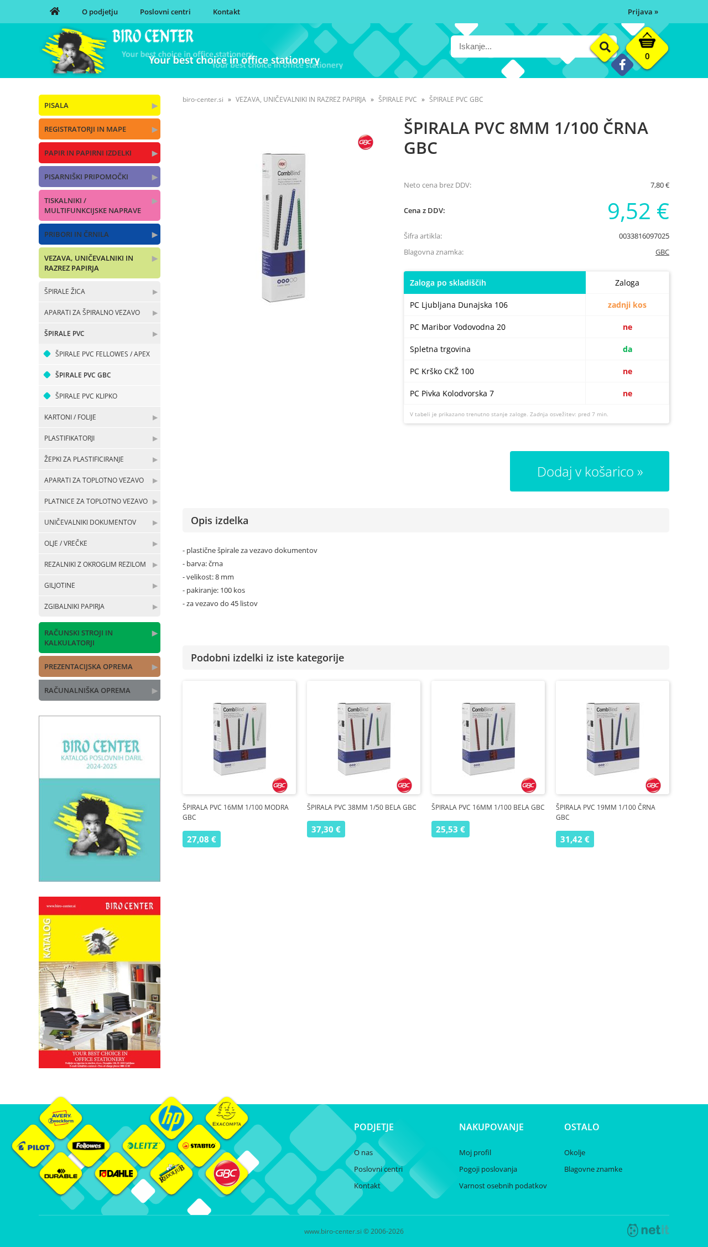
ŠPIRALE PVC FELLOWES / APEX (102, 354)
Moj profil (475, 1152)
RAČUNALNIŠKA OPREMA (87, 690)
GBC (662, 252)
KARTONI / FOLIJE (70, 417)
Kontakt (226, 12)
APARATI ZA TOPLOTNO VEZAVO (94, 480)
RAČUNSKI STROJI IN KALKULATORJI (78, 638)
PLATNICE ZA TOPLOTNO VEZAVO (96, 501)
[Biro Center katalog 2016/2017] (99, 1065)
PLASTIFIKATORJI (69, 438)
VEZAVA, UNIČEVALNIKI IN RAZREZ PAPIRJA (88, 263)
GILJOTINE (59, 585)
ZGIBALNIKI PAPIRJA (74, 606)
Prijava (643, 12)
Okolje (574, 1152)
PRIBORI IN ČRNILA (76, 234)
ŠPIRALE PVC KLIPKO (86, 396)
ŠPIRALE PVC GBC (83, 375)
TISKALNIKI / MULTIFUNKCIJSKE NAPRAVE (92, 205)
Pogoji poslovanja (488, 1169)
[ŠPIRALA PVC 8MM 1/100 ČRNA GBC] (282, 225)
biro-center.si (203, 99)
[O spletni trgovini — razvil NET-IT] (648, 1230)
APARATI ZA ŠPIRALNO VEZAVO (92, 312)
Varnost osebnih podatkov (503, 1186)
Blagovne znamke (593, 1169)
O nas (363, 1152)
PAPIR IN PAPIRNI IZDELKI (88, 153)
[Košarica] (647, 51)
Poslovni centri (165, 12)
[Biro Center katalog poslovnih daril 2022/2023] (99, 878)
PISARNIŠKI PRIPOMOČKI (86, 177)
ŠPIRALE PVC (64, 333)
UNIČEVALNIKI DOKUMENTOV (90, 522)
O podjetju (100, 12)
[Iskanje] (605, 48)
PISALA (56, 105)
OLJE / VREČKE (65, 543)
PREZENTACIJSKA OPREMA (88, 666)
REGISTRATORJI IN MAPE (85, 129)
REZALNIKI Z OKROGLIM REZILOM (95, 564)
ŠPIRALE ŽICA (64, 291)
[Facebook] (622, 64)
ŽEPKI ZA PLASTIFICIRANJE (84, 459)
